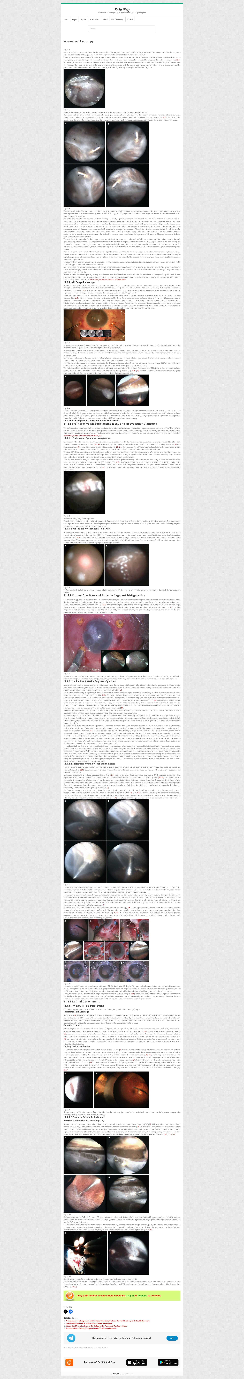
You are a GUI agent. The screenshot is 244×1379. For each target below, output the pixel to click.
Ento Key (122, 9)
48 (122, 708)
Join (172, 1338)
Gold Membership (117, 20)
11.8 (103, 605)
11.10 (116, 913)
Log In (74, 20)
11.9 (138, 793)
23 (75, 1015)
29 (91, 1062)
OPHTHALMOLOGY (90, 1347)
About (105, 20)
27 (134, 1060)
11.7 (78, 538)
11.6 (117, 462)
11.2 (177, 60)
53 (150, 1055)
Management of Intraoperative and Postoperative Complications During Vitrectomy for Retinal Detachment (107, 1321)
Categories (94, 20)
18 (95, 444)
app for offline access (122, 1374)
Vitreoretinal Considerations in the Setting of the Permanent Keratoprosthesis (96, 1326)
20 (117, 447)
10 (120, 690)
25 (84, 290)
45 (147, 1055)
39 (65, 1034)
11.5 (133, 371)
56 (98, 444)
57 (120, 447)
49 (65, 1039)
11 (155, 700)
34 (131, 793)
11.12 (173, 1134)
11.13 (150, 1230)
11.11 (65, 1070)
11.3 (164, 117)
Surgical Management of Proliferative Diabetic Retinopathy (89, 1323)
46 (162, 777)
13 (138, 1127)
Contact (130, 20)
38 (160, 777)
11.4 (76, 298)
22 (145, 1031)
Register (83, 20)
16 (165, 1134)
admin (80, 1347)
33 (138, 371)
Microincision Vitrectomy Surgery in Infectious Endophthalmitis (91, 1328)
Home (66, 20)
